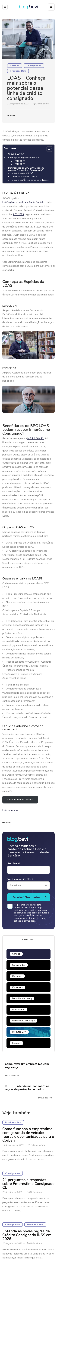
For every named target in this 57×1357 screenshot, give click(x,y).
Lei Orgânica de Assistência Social (22, 202)
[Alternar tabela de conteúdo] (47, 149)
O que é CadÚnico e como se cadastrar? (30, 180)
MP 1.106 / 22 (35, 438)
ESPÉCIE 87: (20, 161)
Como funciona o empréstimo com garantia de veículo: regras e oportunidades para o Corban (28, 1134)
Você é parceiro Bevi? (20, 879)
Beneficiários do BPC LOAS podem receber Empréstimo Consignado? (26, 169)
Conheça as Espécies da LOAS (23, 157)
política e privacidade (24, 921)
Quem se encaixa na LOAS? (25, 177)
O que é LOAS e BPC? (22, 173)
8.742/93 (18, 214)
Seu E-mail (14, 863)
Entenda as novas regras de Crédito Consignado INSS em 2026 (26, 1235)
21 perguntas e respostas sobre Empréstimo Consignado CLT (28, 1183)
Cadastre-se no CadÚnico (20, 799)
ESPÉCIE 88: (20, 164)
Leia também (10, 810)
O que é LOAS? (16, 154)
